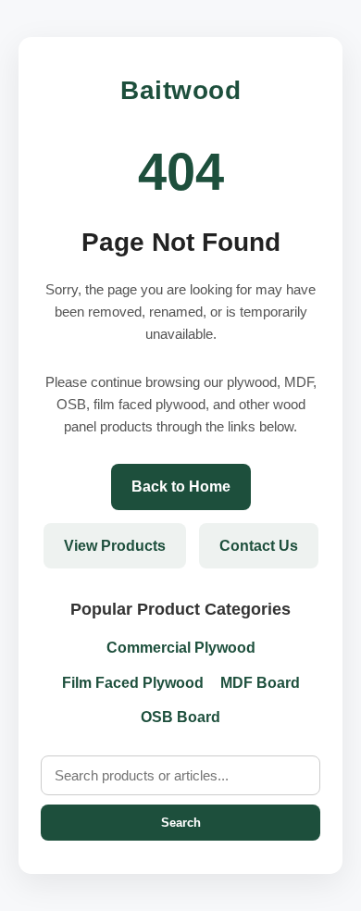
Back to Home (180, 486)
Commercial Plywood (180, 647)
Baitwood (180, 90)
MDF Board (260, 683)
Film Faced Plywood (133, 683)
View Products (115, 546)
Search (181, 823)
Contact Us (258, 546)
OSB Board (180, 717)
